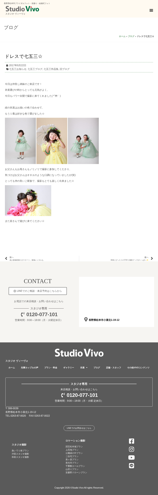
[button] (151, 10)
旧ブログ (65, 69)
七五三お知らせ (17, 69)
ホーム (122, 36)
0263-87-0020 (18, 415)
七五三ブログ (35, 69)
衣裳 (82, 367)
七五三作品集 (51, 69)
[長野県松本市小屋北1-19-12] (86, 319)
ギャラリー (68, 367)
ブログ (11, 27)
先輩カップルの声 (29, 367)
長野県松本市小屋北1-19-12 (104, 320)
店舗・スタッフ (113, 367)
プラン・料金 (50, 367)
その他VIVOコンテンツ (138, 367)
